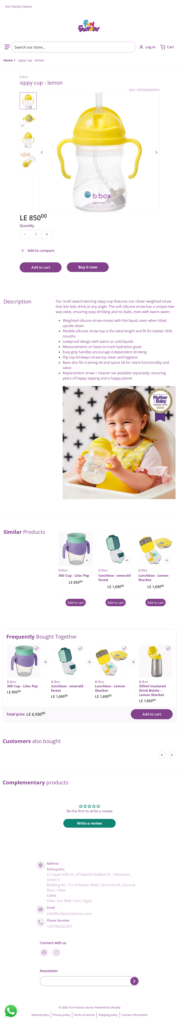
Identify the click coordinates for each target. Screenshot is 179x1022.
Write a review (89, 823)
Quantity (27, 225)
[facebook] (44, 952)
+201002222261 (59, 926)
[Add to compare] (87, 560)
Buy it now (87, 267)
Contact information (134, 1015)
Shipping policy (108, 1015)
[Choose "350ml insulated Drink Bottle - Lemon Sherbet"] (168, 648)
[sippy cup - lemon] (28, 100)
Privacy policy (61, 1015)
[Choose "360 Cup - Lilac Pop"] (36, 648)
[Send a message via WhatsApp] (11, 1011)
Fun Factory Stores (81, 1007)
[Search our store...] (130, 47)
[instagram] (56, 952)
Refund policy (40, 1015)
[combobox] (74, 47)
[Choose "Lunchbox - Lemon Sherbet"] (124, 648)
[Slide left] (42, 152)
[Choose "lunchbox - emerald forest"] (80, 648)
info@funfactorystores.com (69, 913)
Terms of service (84, 1015)
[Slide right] (156, 152)
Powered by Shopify (107, 1007)
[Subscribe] (134, 981)
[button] (7, 47)
